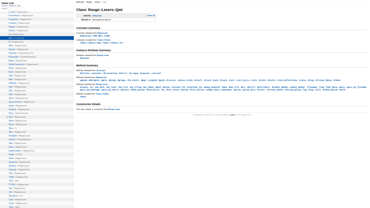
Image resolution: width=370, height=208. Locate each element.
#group (112, 80)
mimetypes (226, 90)
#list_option (197, 90)
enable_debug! (297, 87)
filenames (312, 87)
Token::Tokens (103, 40)
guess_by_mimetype (90, 90)
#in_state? (133, 80)
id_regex (133, 73)
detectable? (263, 87)
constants (96, 73)
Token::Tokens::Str (113, 43)
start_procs (242, 80)
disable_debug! (280, 87)
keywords (144, 73)
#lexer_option (180, 90)
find (321, 87)
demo (224, 87)
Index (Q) (80, 2)
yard (233, 115)
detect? (123, 73)
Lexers (97, 2)
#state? (272, 80)
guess (342, 87)
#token (337, 80)
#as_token (148, 87)
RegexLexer (102, 33)
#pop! (144, 80)
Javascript (96, 16)
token (83, 96)
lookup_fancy (212, 90)
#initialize (152, 90)
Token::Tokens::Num (90, 43)
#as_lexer (111, 87)
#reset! (198, 80)
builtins (84, 73)
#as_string (135, 87)
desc (243, 87)
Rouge (89, 2)
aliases (84, 87)
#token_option (330, 90)
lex (162, 90)
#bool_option (162, 87)
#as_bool (99, 87)
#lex (168, 90)
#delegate (94, 80)
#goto (104, 80)
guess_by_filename (356, 87)
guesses (125, 90)
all (91, 87)
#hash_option (138, 90)
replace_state (184, 80)
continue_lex (178, 87)
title (318, 90)
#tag (310, 90)
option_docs (248, 90)
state (254, 80)
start (232, 80)
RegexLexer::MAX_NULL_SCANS (95, 36)
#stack (223, 80)
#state (262, 80)
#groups (122, 80)
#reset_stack (211, 80)
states (302, 80)
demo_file (234, 87)
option (237, 90)
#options (84, 58)
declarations (110, 73)
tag (305, 90)
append (83, 80)
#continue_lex (194, 87)
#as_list (123, 87)
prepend (153, 80)
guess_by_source (110, 90)
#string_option (293, 90)
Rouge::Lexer (103, 55)
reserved (156, 73)
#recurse (170, 80)
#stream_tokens (324, 80)
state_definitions (287, 80)
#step (311, 80)
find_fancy (331, 87)
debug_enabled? (212, 87)
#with (342, 90)
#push (161, 80)
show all (151, 15)
